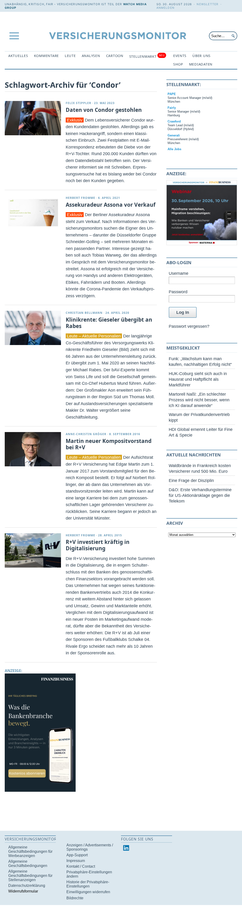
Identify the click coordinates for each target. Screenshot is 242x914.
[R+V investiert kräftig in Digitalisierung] (33, 550)
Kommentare (46, 55)
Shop (178, 64)
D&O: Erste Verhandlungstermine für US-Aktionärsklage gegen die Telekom (200, 495)
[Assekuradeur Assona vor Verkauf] (33, 213)
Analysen (91, 55)
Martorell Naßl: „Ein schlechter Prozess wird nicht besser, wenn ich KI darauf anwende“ (199, 400)
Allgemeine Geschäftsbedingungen (27, 863)
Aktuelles (18, 55)
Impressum (75, 861)
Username (178, 273)
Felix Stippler (78, 103)
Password (178, 291)
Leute (70, 55)
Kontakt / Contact (80, 866)
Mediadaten (200, 64)
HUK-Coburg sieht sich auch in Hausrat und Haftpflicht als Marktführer (198, 379)
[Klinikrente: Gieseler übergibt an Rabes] (33, 328)
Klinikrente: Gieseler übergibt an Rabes (109, 323)
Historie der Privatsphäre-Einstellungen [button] (87, 884)
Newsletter (207, 4)
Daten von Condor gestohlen (104, 110)
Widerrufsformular (23, 891)
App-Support (77, 855)
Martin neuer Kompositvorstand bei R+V (108, 444)
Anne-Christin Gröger (86, 434)
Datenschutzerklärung (26, 885)
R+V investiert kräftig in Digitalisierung (98, 545)
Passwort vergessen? (189, 326)
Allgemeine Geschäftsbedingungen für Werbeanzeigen (30, 851)
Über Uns (201, 55)
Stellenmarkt (146, 56)
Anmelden (165, 7)
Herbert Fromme (80, 198)
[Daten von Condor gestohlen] (33, 118)
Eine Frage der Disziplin (191, 480)
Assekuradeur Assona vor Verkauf (111, 204)
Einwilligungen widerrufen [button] (88, 892)
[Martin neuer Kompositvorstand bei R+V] (33, 449)
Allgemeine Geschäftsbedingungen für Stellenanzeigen (30, 875)
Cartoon (114, 55)
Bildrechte (74, 898)
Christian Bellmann (84, 313)
